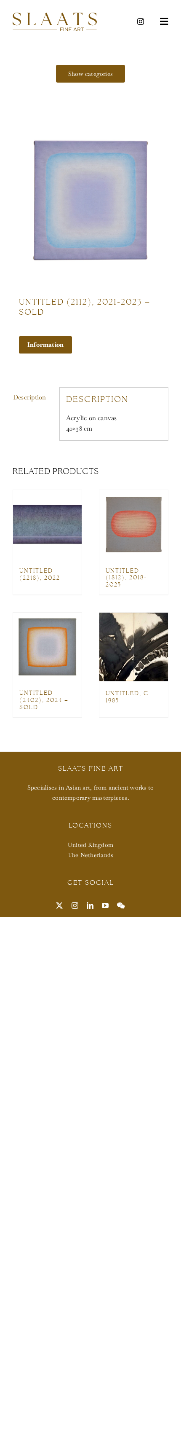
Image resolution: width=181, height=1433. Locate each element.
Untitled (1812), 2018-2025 (126, 578)
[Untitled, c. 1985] (133, 647)
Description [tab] (29, 397)
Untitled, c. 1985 (128, 696)
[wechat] (121, 905)
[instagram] (140, 21)
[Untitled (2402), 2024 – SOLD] (47, 647)
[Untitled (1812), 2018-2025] (133, 524)
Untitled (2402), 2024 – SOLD (44, 700)
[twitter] (59, 905)
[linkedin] (90, 905)
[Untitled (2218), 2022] (47, 524)
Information (45, 344)
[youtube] (105, 905)
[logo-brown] (55, 16)
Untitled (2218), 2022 (39, 574)
